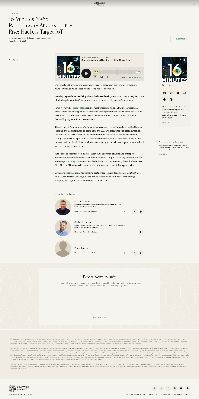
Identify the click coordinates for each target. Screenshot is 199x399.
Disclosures (177, 394)
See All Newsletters (99, 317)
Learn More (166, 122)
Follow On (169, 85)
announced (93, 138)
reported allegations (71, 161)
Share (14, 59)
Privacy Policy (165, 394)
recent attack (80, 107)
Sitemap (187, 394)
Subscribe (180, 39)
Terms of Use (153, 394)
